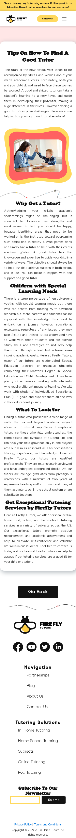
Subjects (26, 751)
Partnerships (38, 675)
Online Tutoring (31, 762)
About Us (35, 696)
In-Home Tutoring (34, 730)
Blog (31, 686)
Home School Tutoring (38, 741)
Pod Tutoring (29, 772)
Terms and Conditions (48, 824)
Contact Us (37, 707)
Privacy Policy (47, 655)
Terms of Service (27, 655)
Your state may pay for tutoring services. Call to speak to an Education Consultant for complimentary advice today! (38, 5)
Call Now (47, 18)
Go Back (38, 591)
